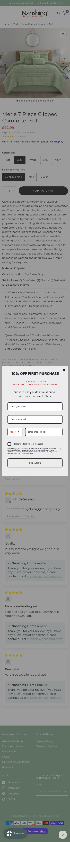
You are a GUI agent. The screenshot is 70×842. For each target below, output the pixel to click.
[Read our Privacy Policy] (60, 449)
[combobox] (14, 432)
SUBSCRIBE (35, 462)
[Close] (64, 370)
